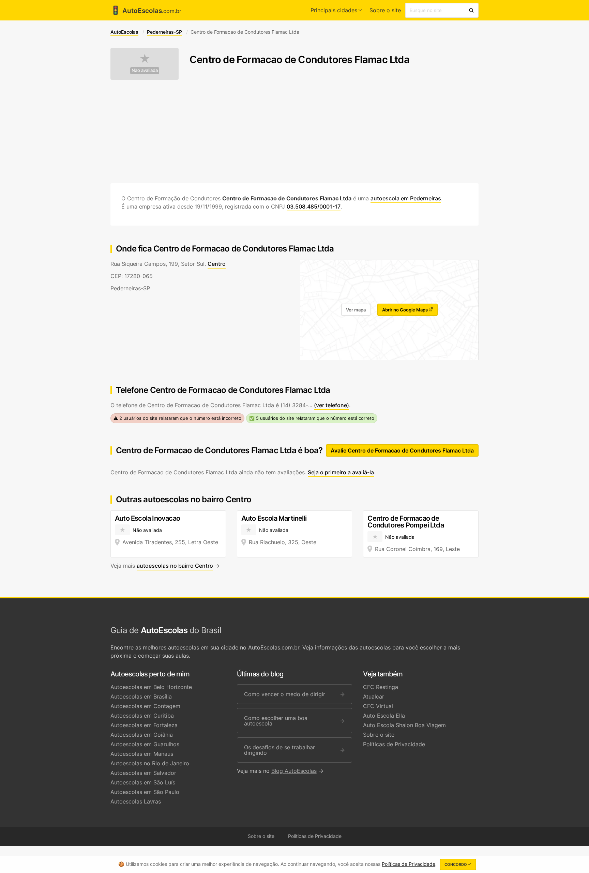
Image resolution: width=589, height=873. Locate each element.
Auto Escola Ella (384, 715)
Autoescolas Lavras (135, 801)
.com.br (145, 10)
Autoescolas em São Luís (142, 782)
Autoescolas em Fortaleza (144, 725)
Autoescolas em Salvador (143, 772)
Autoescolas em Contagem (145, 706)
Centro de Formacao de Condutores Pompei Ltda (405, 521)
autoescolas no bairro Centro (175, 565)
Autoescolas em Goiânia (141, 734)
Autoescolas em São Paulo (144, 791)
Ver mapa (356, 309)
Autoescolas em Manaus (141, 753)
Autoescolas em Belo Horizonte (151, 687)
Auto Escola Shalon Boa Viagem (404, 725)
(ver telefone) (331, 405)
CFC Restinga (380, 687)
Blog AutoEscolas (294, 770)
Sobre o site (385, 10)
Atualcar (373, 696)
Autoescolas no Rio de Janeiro (149, 763)
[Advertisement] (294, 131)
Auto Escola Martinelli (273, 518)
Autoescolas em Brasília (141, 696)
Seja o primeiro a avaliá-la (341, 472)
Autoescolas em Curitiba (142, 715)
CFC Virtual (378, 706)
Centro (217, 263)
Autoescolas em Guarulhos (144, 744)
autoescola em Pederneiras (406, 198)
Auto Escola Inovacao (147, 518)
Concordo (456, 864)
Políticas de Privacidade (394, 744)
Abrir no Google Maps (405, 309)
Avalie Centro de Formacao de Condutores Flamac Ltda (402, 450)
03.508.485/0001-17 (314, 206)
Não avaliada (145, 70)
